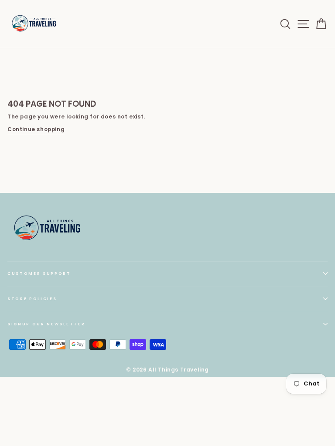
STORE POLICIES (32, 298)
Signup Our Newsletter (46, 324)
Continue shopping (36, 129)
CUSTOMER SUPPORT (39, 273)
